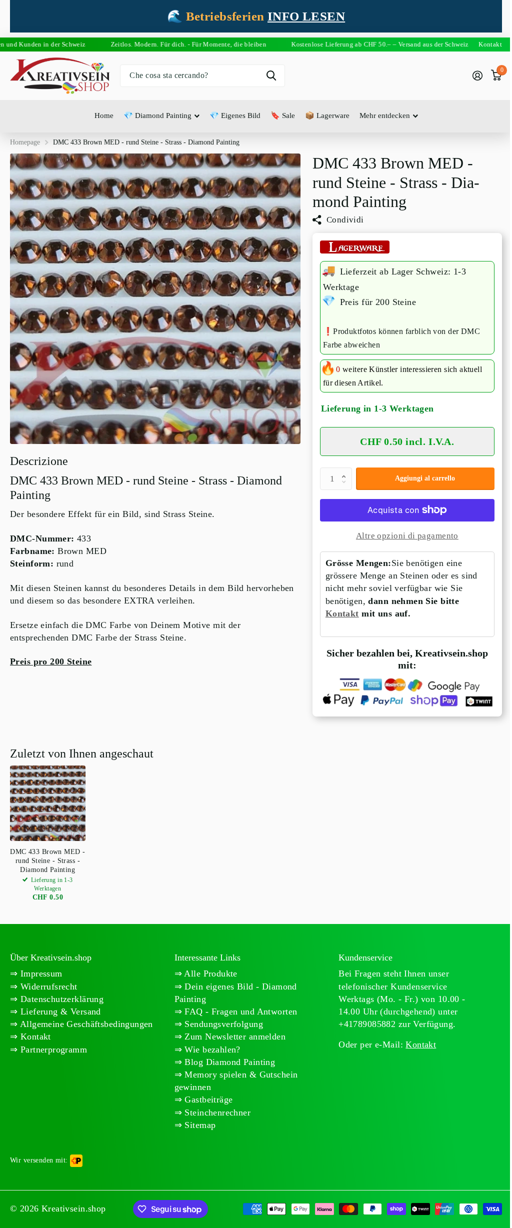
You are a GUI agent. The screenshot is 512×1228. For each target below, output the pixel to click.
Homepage (25, 142)
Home (104, 116)
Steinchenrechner (216, 1113)
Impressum (40, 973)
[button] (346, 470)
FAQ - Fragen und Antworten (239, 1011)
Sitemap (199, 1125)
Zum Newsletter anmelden (234, 1037)
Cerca (271, 75)
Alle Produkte (210, 973)
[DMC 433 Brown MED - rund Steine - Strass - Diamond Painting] (48, 803)
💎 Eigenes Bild (235, 116)
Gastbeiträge (207, 1099)
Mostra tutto (162, 116)
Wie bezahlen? (211, 1049)
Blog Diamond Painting (228, 1062)
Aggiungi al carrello (425, 478)
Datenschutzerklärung (61, 999)
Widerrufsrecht (47, 987)
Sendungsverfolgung (222, 1024)
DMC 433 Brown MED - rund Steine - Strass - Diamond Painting (47, 861)
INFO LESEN (306, 16)
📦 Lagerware (327, 116)
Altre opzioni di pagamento (407, 535)
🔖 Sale (282, 116)
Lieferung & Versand (59, 1011)
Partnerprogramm (52, 1049)
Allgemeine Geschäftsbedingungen (85, 1024)
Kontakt (342, 613)
